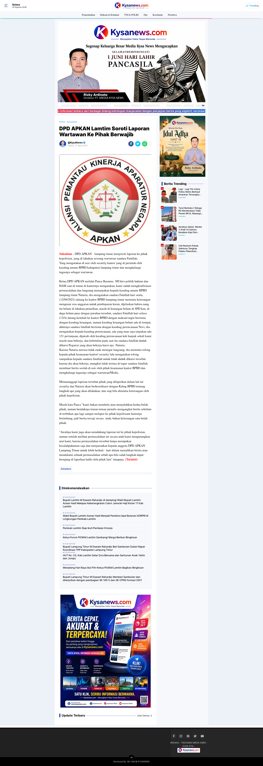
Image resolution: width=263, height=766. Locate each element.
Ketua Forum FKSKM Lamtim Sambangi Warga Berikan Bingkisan (100, 537)
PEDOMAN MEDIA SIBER (193, 742)
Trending (254, 5)
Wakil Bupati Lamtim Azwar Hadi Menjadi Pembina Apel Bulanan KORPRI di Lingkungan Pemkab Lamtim (105, 517)
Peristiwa (172, 14)
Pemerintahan (88, 14)
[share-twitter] (137, 143)
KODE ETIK (187, 746)
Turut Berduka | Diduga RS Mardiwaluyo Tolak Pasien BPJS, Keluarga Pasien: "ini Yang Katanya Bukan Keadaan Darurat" (191, 211)
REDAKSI (174, 742)
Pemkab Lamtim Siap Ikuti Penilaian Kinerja (87, 528)
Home (62, 121)
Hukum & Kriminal (109, 14)
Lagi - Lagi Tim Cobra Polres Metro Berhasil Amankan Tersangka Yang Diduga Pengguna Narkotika (190, 192)
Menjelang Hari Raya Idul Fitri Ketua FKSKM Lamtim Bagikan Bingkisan (103, 567)
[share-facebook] (131, 143)
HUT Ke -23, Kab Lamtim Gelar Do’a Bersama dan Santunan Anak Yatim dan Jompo (104, 557)
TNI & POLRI (131, 14)
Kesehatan (158, 14)
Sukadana (66, 468)
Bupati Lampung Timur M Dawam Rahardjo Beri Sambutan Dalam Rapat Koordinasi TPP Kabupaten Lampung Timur (104, 548)
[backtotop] (131, 758)
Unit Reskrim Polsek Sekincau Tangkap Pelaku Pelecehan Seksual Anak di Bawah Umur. (190, 248)
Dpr (145, 14)
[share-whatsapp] (144, 143)
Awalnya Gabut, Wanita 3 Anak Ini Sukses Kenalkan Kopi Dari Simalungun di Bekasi (190, 229)
